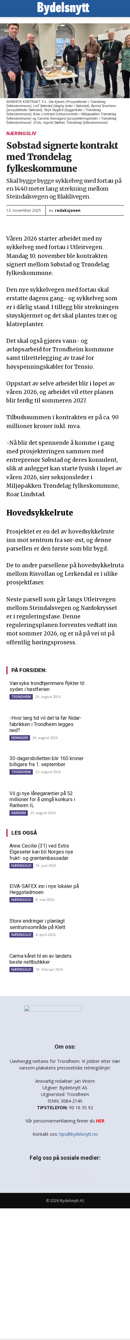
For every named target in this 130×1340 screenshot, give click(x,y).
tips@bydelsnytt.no (78, 1134)
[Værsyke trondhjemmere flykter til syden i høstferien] (106, 692)
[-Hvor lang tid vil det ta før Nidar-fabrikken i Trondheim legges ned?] (106, 726)
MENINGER (19, 738)
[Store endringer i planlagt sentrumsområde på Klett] (106, 929)
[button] (121, 8)
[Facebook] (48, 1177)
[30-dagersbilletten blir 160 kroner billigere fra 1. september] (106, 767)
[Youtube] (82, 1177)
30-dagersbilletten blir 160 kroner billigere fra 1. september (46, 761)
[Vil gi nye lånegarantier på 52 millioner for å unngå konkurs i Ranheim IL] (106, 802)
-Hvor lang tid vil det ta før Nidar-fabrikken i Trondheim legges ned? (45, 724)
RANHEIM (18, 813)
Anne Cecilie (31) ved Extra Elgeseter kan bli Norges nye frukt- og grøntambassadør (41, 852)
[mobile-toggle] (11, 8)
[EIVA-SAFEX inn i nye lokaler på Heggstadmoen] (106, 895)
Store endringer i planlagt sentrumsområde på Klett (37, 924)
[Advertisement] (65, 1273)
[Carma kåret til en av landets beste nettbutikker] (106, 964)
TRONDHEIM (21, 696)
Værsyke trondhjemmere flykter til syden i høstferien (46, 686)
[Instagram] (65, 1176)
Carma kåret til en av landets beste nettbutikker (40, 959)
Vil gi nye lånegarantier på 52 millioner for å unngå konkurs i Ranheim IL (42, 799)
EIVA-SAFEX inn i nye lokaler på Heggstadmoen (44, 889)
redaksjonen (67, 210)
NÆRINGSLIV (21, 133)
